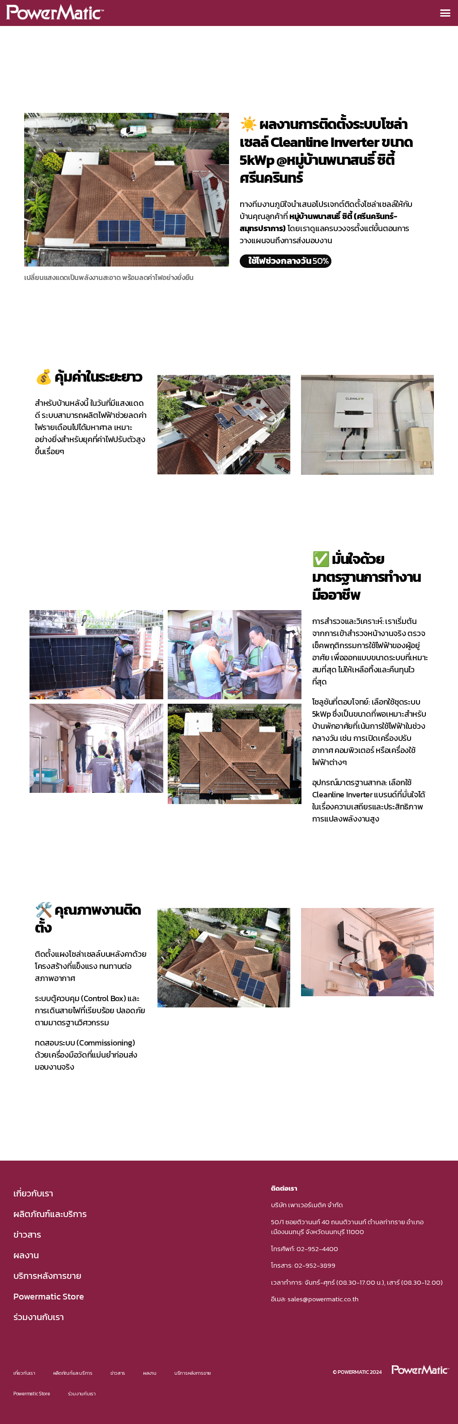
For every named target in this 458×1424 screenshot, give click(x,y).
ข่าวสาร (27, 1234)
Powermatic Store (48, 1296)
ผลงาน (26, 1255)
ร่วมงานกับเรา (38, 1317)
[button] (445, 13)
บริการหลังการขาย (47, 1275)
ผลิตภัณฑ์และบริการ (50, 1214)
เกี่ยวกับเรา (33, 1193)
